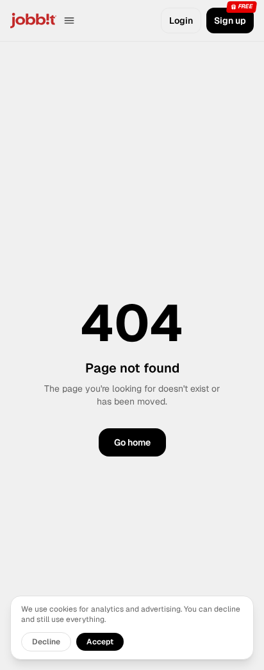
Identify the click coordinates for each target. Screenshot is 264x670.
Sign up (230, 20)
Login (181, 20)
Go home (132, 442)
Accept (100, 642)
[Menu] (69, 20)
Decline (46, 642)
